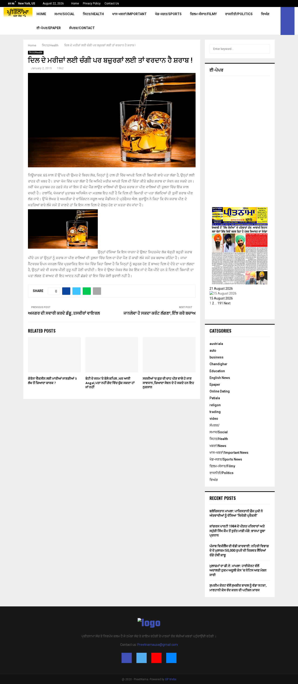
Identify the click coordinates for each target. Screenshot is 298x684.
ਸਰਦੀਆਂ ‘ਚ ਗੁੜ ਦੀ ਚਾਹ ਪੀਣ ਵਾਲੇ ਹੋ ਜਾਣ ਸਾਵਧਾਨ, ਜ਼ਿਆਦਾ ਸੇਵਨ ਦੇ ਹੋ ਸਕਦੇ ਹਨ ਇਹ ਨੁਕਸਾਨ (168, 383)
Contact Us (112, 3)
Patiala (215, 398)
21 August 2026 (221, 288)
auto (213, 350)
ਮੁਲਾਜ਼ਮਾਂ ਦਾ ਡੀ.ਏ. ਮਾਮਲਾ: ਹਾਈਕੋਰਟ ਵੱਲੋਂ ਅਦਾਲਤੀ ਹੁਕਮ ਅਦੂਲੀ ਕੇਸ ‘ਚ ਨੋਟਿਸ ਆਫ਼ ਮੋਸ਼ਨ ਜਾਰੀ (238, 570)
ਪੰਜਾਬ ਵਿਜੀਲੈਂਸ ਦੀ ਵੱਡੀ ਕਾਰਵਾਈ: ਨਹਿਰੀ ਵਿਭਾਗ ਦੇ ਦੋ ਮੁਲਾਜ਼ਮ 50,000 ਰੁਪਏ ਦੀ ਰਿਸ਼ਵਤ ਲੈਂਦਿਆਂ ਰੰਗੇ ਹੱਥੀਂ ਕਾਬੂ (239, 550)
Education (217, 371)
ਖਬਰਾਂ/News (218, 446)
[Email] (171, 658)
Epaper (215, 384)
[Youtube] (156, 658)
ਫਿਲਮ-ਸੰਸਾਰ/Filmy (203, 14)
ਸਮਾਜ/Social (64, 14)
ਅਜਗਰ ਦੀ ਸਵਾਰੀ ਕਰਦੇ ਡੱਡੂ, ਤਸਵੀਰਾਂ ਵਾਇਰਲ (64, 313)
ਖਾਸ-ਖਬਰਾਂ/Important (129, 14)
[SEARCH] (265, 49)
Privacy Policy (92, 3)
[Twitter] (141, 658)
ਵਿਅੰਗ (265, 14)
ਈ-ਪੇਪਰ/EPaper (49, 28)
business (217, 357)
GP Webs (170, 679)
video (214, 418)
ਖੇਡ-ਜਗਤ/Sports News (226, 459)
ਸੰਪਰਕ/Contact (82, 28)
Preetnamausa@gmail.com (157, 644)
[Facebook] (127, 658)
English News (220, 378)
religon (215, 405)
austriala (216, 344)
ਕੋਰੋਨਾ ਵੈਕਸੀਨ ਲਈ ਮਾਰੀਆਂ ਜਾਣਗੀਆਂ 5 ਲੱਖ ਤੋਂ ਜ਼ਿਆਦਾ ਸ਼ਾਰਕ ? (52, 380)
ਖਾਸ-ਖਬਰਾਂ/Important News (229, 452)
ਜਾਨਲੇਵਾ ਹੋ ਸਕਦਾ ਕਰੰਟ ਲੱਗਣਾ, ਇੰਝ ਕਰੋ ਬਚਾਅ (160, 313)
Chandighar (218, 364)
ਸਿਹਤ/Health (93, 14)
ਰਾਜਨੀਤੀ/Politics (239, 14)
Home (75, 3)
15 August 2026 (221, 298)
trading (215, 412)
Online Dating (220, 391)
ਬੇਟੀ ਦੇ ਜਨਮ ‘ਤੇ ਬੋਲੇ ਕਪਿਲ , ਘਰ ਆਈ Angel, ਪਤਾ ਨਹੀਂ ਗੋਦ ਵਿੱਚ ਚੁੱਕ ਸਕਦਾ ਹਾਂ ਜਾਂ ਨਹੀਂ (110, 383)
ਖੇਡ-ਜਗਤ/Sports (168, 14)
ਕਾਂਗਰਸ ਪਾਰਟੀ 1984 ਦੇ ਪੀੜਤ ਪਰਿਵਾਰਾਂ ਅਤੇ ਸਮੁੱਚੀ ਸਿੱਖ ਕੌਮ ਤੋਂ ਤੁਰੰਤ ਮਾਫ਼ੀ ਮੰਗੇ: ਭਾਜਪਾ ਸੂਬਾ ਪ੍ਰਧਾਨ (237, 530)
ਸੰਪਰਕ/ (214, 425)
